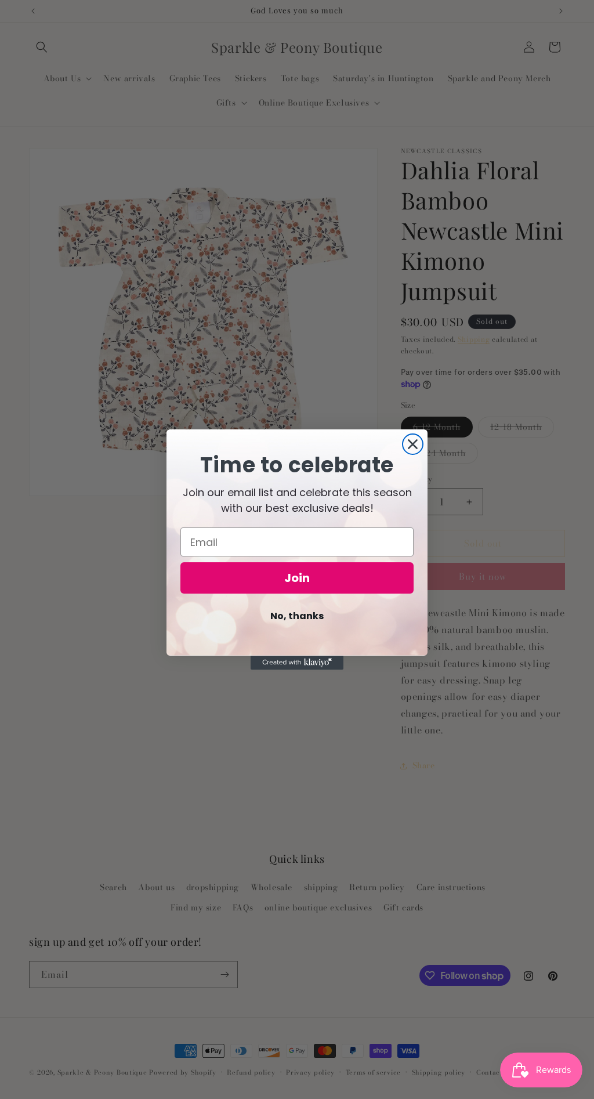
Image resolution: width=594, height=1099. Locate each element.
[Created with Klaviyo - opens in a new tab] (297, 663)
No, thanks (297, 616)
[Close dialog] (413, 444)
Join (297, 578)
